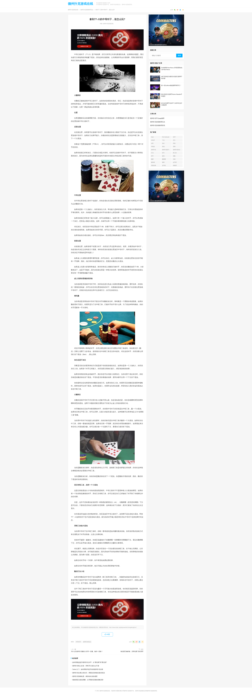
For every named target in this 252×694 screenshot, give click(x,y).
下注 (163, 140)
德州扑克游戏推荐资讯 (157, 125)
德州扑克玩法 (87, 642)
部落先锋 (153, 165)
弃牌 (174, 146)
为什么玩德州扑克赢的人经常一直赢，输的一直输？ (87, 651)
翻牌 (152, 159)
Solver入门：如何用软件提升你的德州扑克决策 (87, 669)
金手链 (164, 165)
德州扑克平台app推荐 (157, 118)
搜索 (179, 55)
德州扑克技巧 (165, 149)
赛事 (163, 162)
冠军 (152, 143)
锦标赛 (175, 165)
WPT (174, 137)
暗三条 (175, 153)
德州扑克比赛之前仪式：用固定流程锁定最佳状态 (88, 673)
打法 (152, 153)
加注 (163, 143)
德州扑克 (153, 149)
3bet (152, 137)
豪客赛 (153, 162)
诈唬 (174, 159)
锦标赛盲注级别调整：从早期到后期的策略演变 (87, 680)
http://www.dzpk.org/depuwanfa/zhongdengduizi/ (123, 627)
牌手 (152, 156)
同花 (174, 143)
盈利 (163, 156)
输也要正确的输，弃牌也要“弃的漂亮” (132, 651)
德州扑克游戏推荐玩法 (86, 9)
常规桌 (153, 146)
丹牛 (174, 140)
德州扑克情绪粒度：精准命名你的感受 (84, 676)
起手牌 (175, 162)
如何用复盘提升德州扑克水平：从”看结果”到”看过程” (89, 662)
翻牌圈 (164, 159)
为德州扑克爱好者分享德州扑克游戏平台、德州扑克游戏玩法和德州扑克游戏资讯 (134, 691)
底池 (163, 146)
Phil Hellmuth (165, 137)
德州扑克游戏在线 (80, 3)
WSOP (153, 140)
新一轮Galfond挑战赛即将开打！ (171, 85)
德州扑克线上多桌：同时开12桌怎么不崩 (85, 666)
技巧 (163, 153)
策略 (174, 156)
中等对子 (78, 642)
